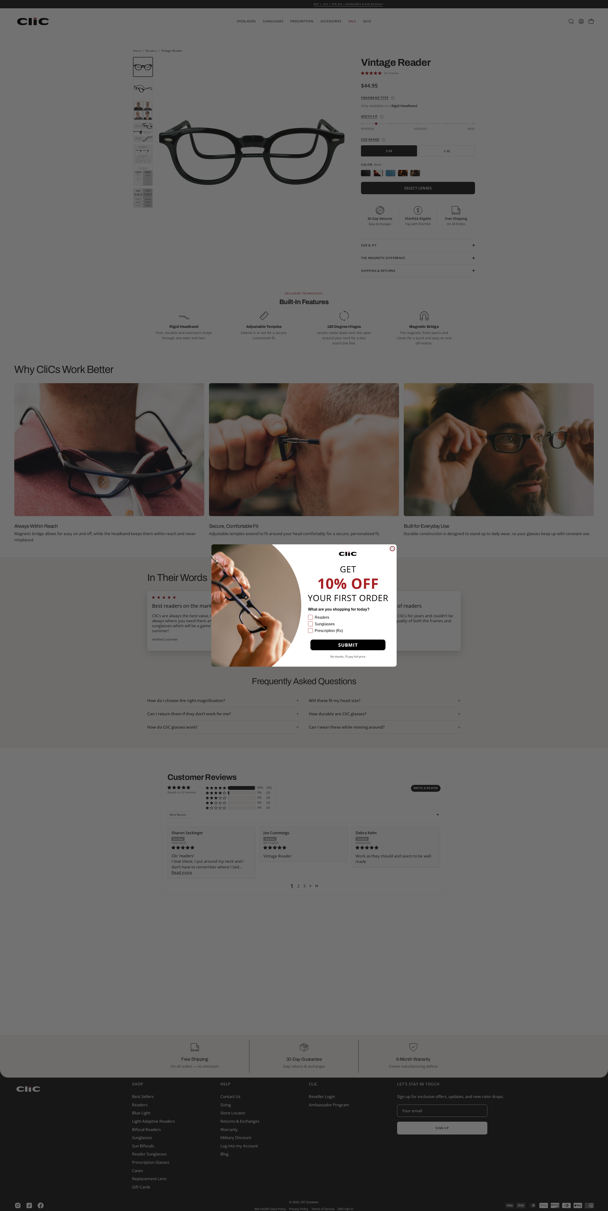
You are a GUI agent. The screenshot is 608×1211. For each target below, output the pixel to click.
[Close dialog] (392, 548)
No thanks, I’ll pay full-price (348, 657)
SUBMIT (348, 645)
